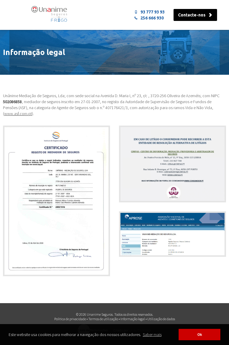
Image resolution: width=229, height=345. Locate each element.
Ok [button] (199, 334)
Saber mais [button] (152, 334)
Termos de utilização (103, 319)
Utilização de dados (161, 319)
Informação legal (132, 319)
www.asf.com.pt (18, 113)
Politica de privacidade (70, 319)
